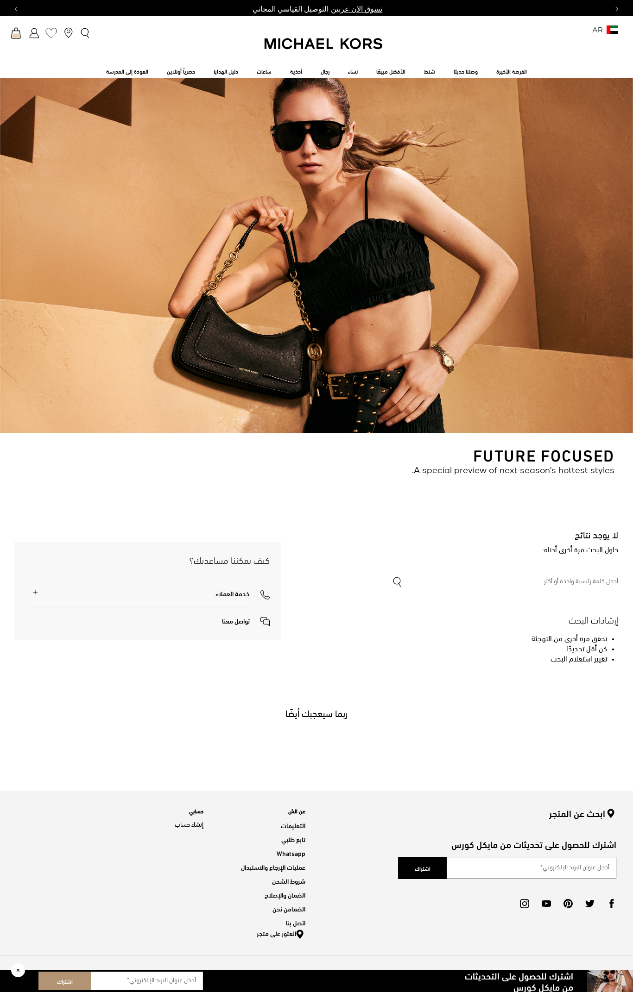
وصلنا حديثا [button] (466, 71)
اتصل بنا (295, 922)
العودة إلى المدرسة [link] (127, 71)
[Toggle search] (85, 33)
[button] (242, 593)
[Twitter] (590, 903)
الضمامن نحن (288, 908)
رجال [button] (325, 71)
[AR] (612, 32)
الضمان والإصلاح (285, 894)
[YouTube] (546, 903)
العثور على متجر (276, 933)
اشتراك (65, 981)
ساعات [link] (264, 71)
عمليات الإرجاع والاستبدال (273, 867)
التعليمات (293, 825)
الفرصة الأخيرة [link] (511, 71)
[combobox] (505, 582)
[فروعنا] (68, 32)
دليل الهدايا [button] (226, 71)
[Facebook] (611, 903)
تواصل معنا (236, 620)
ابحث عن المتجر (577, 813)
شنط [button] (429, 71)
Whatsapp (291, 853)
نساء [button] (353, 71)
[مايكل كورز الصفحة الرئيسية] (324, 49)
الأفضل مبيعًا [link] (390, 71)
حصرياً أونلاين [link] (181, 71)
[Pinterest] (568, 903)
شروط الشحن (288, 880)
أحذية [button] (296, 71)
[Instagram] (524, 903)
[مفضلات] (51, 32)
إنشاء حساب (189, 825)
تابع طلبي (293, 839)
